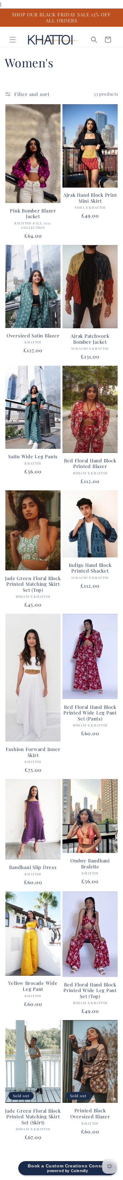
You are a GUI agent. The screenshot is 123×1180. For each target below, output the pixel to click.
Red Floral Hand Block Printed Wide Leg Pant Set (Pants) (90, 713)
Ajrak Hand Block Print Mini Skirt (90, 198)
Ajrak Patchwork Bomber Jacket (90, 339)
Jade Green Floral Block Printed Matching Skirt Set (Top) (33, 584)
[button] (13, 40)
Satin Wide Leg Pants (33, 457)
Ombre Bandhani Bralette (90, 863)
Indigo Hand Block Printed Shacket (90, 568)
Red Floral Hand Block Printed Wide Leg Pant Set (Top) (90, 990)
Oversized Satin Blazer (33, 336)
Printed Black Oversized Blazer (90, 1113)
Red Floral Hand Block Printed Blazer (90, 463)
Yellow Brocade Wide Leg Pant (32, 986)
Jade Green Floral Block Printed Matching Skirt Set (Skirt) (33, 1117)
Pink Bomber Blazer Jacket (33, 213)
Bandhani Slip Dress (32, 867)
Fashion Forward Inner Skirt (33, 752)
